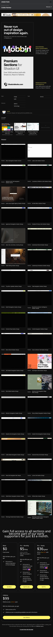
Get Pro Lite (26, 587)
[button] (50, 2)
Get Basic (9, 587)
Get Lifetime (26, 617)
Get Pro (44, 587)
